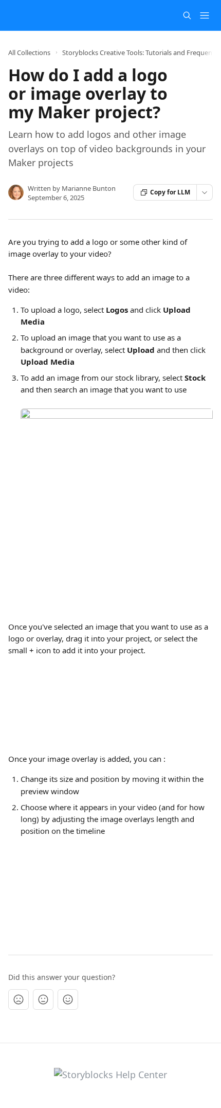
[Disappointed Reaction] (18, 999)
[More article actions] (204, 192)
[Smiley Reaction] (68, 999)
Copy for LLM (170, 192)
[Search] (187, 15)
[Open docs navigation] (204, 15)
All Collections (29, 52)
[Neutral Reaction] (43, 999)
